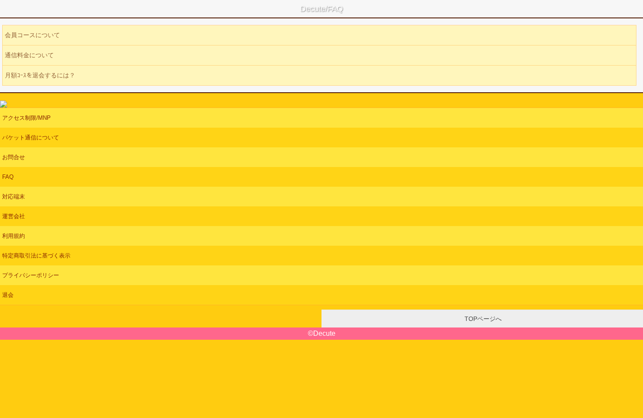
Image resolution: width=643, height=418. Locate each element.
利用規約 (13, 236)
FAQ (8, 177)
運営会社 (13, 216)
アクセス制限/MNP (26, 118)
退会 (8, 295)
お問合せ (13, 157)
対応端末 (13, 196)
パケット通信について (30, 137)
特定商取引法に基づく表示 (36, 255)
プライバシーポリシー (30, 275)
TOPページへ (482, 318)
